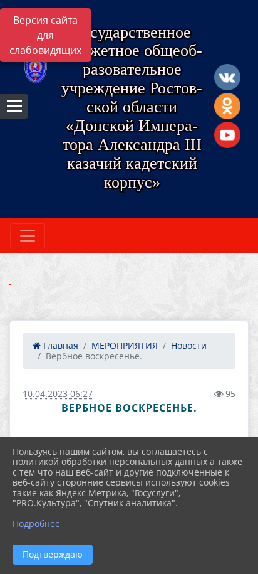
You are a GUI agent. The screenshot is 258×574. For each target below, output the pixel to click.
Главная (59, 345)
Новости (189, 345)
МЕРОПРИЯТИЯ (124, 345)
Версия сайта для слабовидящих (45, 35)
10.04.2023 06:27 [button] (58, 394)
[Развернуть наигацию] (27, 235)
